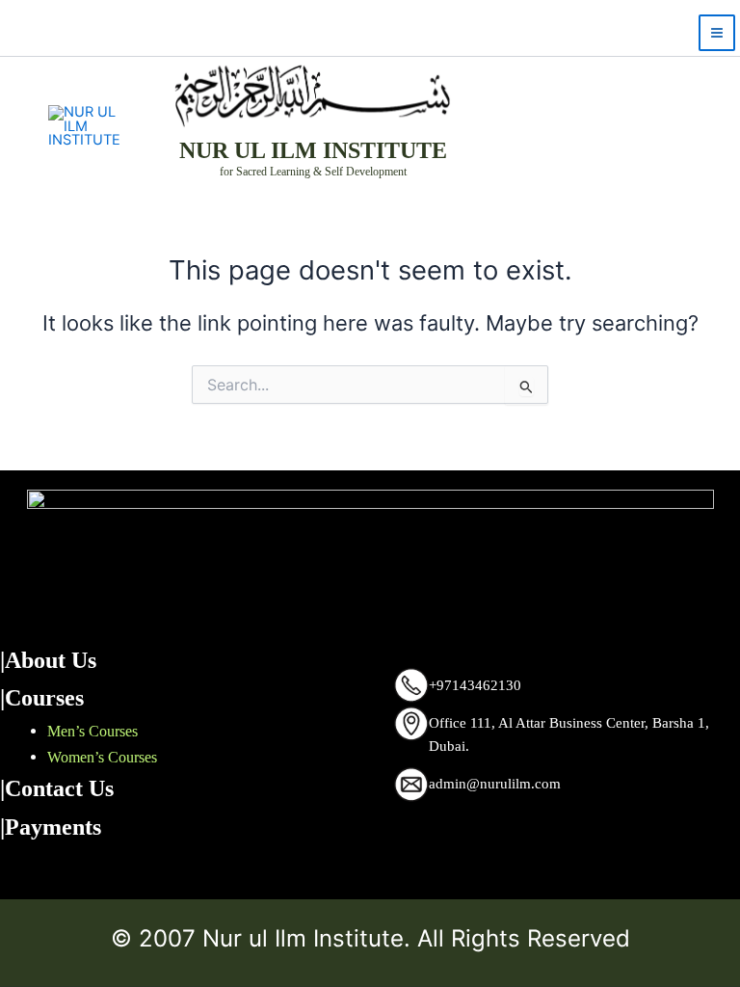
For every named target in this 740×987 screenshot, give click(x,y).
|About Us (48, 660)
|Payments (50, 827)
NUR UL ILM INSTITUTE (313, 150)
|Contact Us (57, 788)
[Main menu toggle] (717, 32)
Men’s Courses (92, 731)
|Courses (42, 697)
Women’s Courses (102, 757)
